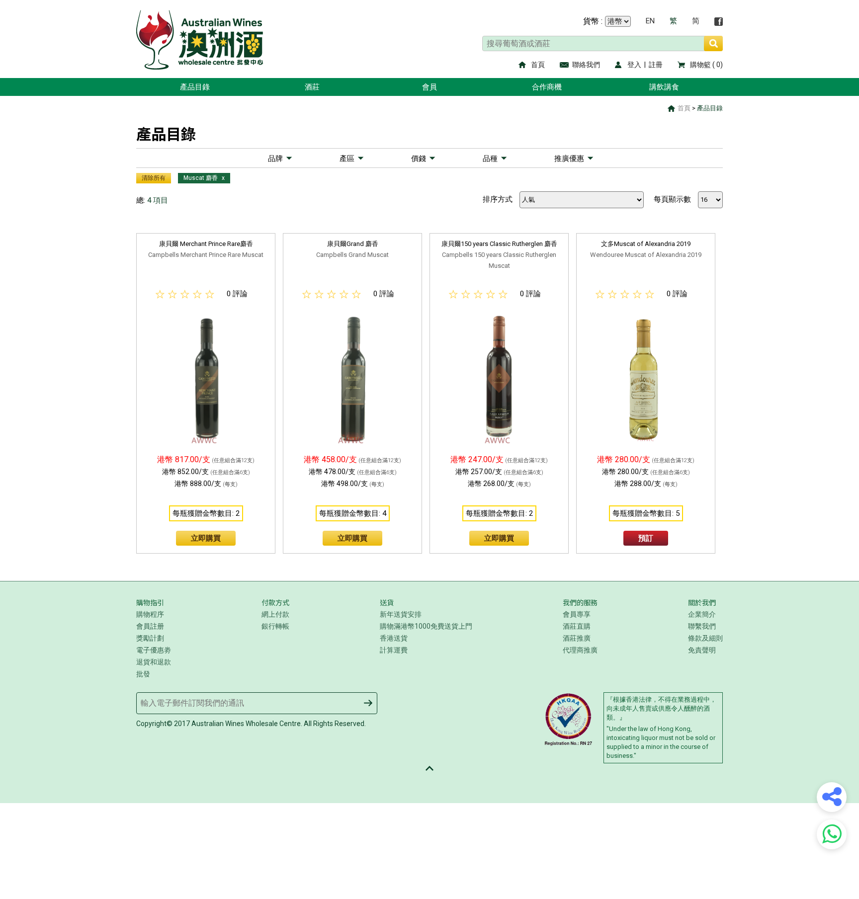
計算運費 (394, 650)
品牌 (275, 158)
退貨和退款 (153, 662)
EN (650, 21)
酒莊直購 (577, 626)
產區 (347, 158)
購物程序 (150, 614)
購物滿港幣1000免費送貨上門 (426, 626)
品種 (490, 158)
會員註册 (150, 626)
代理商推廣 (580, 650)
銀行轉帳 (275, 626)
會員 (429, 86)
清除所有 (154, 177)
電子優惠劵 (153, 650)
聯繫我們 (702, 626)
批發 (143, 674)
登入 (634, 65)
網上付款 (275, 614)
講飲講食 (664, 86)
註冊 (656, 65)
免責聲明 (702, 650)
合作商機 (547, 86)
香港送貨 (394, 638)
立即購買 (206, 538)
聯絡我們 (586, 65)
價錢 (418, 158)
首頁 (538, 65)
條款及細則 (705, 638)
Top (429, 768)
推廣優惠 (569, 158)
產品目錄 (195, 86)
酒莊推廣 (577, 638)
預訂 (645, 538)
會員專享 (577, 614)
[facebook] (718, 21)
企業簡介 (702, 614)
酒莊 (312, 86)
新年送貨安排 (401, 614)
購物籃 (700, 65)
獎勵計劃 (150, 638)
